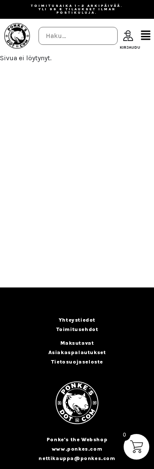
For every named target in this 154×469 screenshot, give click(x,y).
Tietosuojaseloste (77, 362)
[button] (145, 35)
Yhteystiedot (77, 320)
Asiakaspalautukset (77, 352)
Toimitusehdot (77, 329)
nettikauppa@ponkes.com (76, 458)
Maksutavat (77, 343)
